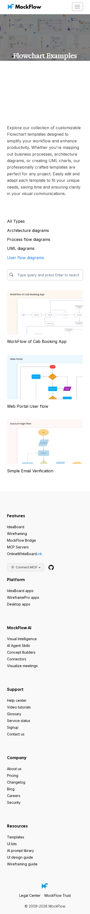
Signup (12, 727)
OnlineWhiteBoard (24, 554)
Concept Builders (21, 652)
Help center (16, 700)
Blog (10, 789)
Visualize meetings (22, 666)
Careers (13, 796)
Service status (18, 720)
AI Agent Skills (18, 645)
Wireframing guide (22, 864)
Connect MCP (26, 567)
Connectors (16, 659)
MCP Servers (18, 547)
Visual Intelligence (22, 639)
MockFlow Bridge (21, 540)
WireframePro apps (23, 597)
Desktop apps (18, 604)
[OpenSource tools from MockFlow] (51, 567)
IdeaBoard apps (20, 591)
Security (13, 802)
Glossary (14, 714)
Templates (15, 837)
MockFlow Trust (57, 895)
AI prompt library (20, 850)
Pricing (12, 775)
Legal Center (29, 895)
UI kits (12, 844)
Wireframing (17, 533)
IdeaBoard (15, 527)
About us (14, 769)
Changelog (16, 782)
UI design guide (20, 857)
